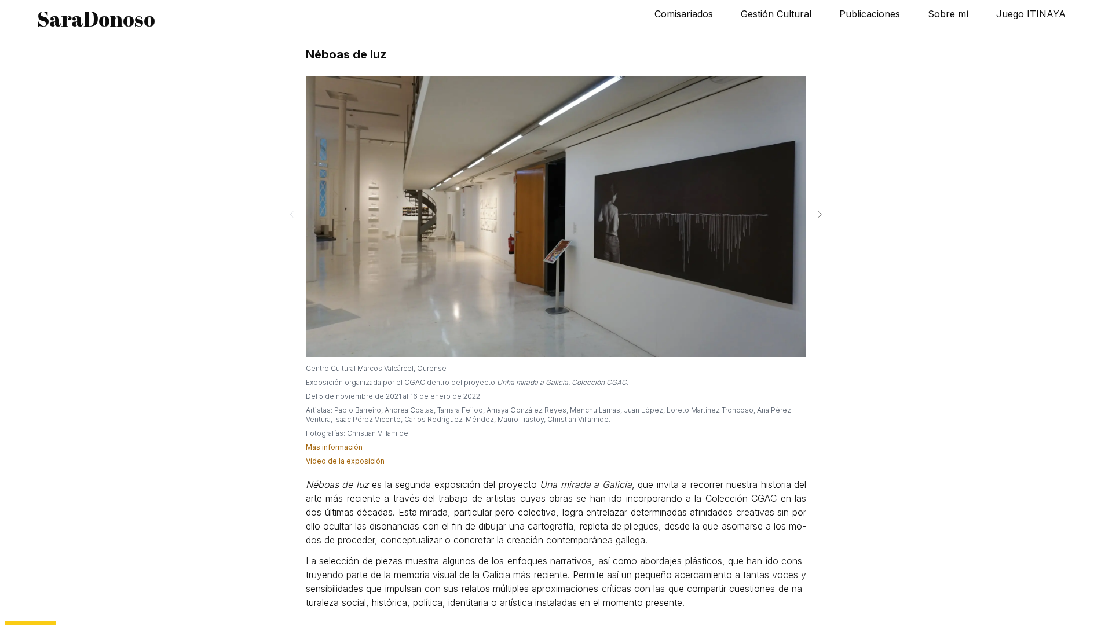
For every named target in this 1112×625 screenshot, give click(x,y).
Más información (334, 447)
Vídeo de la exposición (345, 461)
